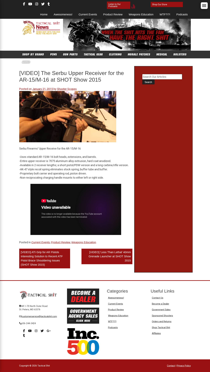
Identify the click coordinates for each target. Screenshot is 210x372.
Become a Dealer (160, 303)
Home (44, 14)
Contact (171, 365)
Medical (162, 54)
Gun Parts (70, 54)
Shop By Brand (33, 54)
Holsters (180, 54)
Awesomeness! (63, 14)
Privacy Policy (184, 365)
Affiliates (156, 333)
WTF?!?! (165, 14)
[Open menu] (204, 5)
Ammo (26, 62)
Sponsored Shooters (162, 315)
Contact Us (157, 297)
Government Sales (161, 309)
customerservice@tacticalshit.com (39, 316)
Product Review (113, 14)
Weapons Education (141, 14)
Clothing (115, 54)
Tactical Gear (93, 54)
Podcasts (182, 14)
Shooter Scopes (67, 89)
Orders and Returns (161, 321)
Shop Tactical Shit (161, 327)
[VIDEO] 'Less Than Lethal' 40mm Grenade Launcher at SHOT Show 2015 (110, 256)
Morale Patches (139, 54)
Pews (53, 54)
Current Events (88, 14)
